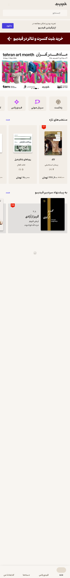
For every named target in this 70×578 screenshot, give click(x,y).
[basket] (13, 5)
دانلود (9, 26)
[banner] (35, 38)
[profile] (5, 5)
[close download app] (66, 25)
